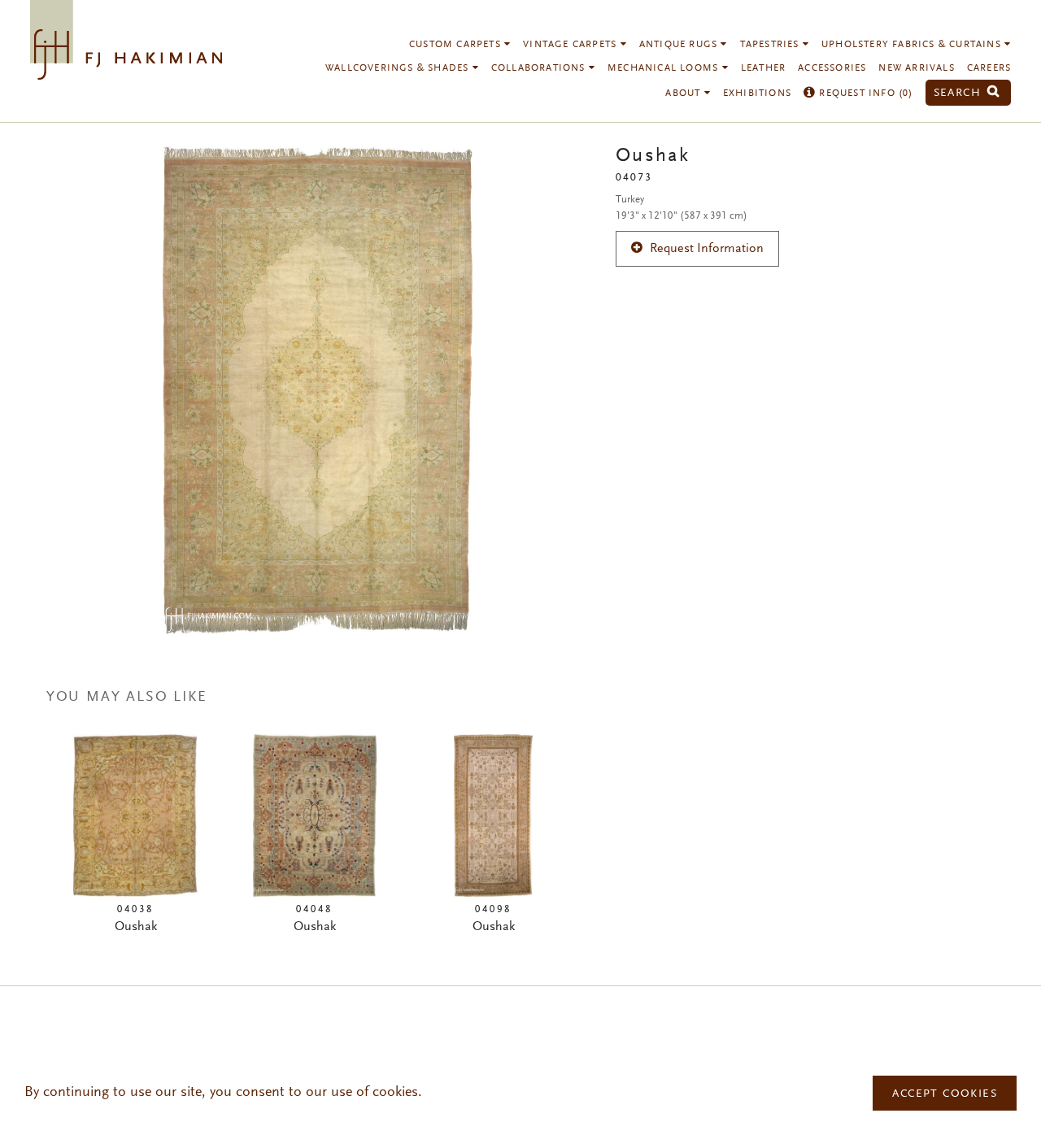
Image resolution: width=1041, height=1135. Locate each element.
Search (960, 93)
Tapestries (771, 45)
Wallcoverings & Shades (399, 68)
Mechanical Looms (664, 68)
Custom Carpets (456, 45)
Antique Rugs (680, 45)
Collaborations (540, 68)
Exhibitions (757, 93)
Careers (989, 68)
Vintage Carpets (571, 45)
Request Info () (864, 93)
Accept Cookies (944, 1094)
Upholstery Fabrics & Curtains (912, 45)
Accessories (832, 68)
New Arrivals (916, 68)
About (684, 93)
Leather (763, 68)
